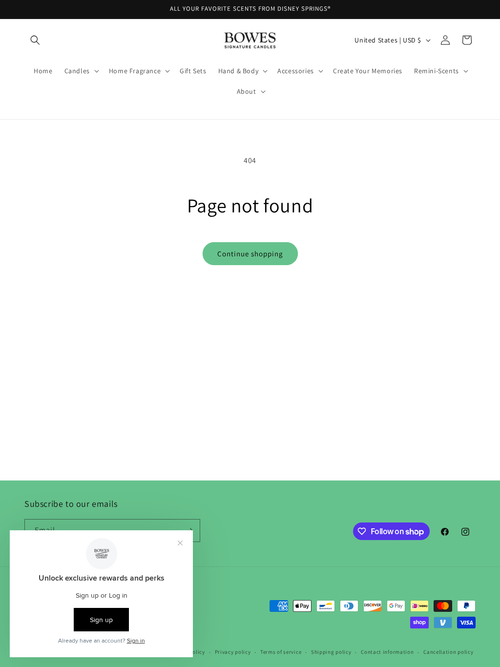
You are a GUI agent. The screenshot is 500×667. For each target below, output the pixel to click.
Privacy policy (233, 651)
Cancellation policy (448, 651)
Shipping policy (331, 651)
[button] (35, 40)
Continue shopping (250, 253)
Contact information (387, 651)
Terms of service (280, 651)
